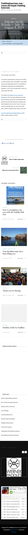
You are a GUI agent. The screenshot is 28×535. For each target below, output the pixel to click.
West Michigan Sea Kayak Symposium (10, 435)
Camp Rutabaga (4, 410)
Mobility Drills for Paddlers (13, 328)
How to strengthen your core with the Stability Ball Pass (13, 212)
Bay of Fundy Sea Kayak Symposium (9, 402)
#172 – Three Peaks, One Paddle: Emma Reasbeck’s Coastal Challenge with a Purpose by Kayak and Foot (13, 360)
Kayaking (10, 248)
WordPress (13, 532)
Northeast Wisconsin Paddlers (8, 419)
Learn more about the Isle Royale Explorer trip (11, 113)
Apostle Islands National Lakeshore (9, 398)
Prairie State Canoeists (6, 427)
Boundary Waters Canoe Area (8, 406)
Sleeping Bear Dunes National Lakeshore (10, 431)
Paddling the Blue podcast (7, 423)
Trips (14, 248)
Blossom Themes (14, 529)
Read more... (21, 219)
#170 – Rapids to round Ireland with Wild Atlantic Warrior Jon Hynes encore (13, 375)
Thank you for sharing (12, 291)
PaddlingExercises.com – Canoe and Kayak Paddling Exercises (13, 5)
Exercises (13, 18)
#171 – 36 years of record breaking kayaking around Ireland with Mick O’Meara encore (14, 368)
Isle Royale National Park (7, 414)
